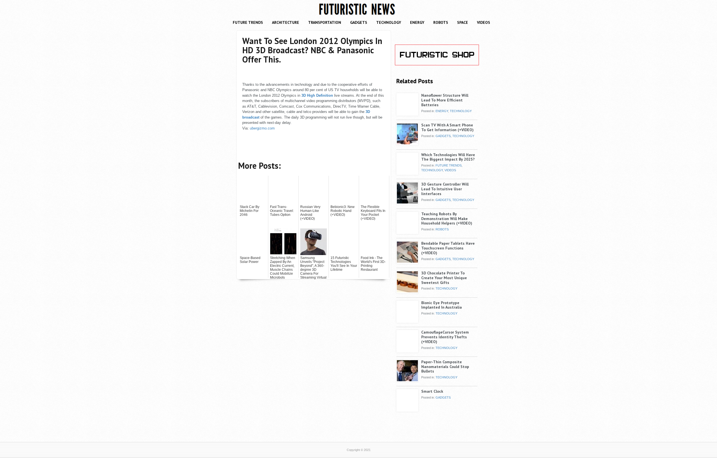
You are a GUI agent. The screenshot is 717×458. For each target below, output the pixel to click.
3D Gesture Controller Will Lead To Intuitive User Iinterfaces (445, 189)
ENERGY (417, 22)
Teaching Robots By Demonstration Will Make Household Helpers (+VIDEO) (446, 218)
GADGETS (358, 22)
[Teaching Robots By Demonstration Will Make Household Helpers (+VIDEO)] (407, 232)
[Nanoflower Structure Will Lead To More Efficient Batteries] (407, 113)
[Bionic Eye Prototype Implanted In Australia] (407, 321)
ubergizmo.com (262, 128)
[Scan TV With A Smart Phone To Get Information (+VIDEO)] (407, 143)
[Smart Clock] (407, 409)
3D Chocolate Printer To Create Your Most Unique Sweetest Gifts (444, 277)
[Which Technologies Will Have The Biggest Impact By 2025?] (407, 173)
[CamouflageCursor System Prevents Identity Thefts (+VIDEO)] (407, 350)
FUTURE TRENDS (248, 22)
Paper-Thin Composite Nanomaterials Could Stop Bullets (445, 366)
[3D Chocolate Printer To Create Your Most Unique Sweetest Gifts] (407, 291)
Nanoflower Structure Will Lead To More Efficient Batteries (444, 100)
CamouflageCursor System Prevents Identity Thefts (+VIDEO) (445, 337)
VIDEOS (483, 22)
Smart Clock (432, 391)
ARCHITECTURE (285, 22)
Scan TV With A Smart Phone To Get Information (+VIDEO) (447, 127)
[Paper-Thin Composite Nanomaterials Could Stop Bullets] (407, 380)
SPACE (462, 22)
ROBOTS (440, 22)
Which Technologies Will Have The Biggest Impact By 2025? (448, 157)
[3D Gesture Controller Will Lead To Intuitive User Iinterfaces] (407, 202)
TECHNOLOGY (388, 22)
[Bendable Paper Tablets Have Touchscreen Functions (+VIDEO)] (407, 261)
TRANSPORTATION (324, 22)
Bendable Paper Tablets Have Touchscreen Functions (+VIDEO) (448, 248)
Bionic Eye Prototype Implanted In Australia (441, 305)
